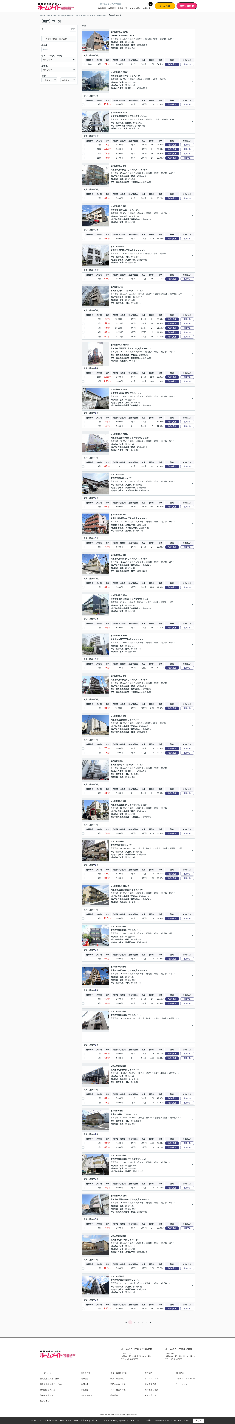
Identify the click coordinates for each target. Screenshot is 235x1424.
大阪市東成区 (117, 112)
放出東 (125, 389)
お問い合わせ (186, 5)
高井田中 (122, 515)
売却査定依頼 (150, 1384)
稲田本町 (122, 967)
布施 (125, 128)
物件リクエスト (151, 1378)
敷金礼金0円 (115, 1395)
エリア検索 (85, 1373)
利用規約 (180, 1373)
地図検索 (85, 1384)
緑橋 (127, 649)
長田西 (121, 247)
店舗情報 (112, 8)
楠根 (121, 1111)
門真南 (134, 355)
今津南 (125, 72)
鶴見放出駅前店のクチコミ (51, 1384)
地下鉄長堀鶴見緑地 (120, 45)
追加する (187, 64)
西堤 (121, 761)
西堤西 (121, 474)
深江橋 (128, 123)
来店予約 (165, 5)
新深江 (130, 126)
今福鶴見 (135, 182)
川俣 (121, 287)
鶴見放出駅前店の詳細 (49, 1378)
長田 (127, 257)
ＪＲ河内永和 (131, 490)
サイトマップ (181, 1384)
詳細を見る (172, 64)
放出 (121, 48)
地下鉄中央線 (117, 123)
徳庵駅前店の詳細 (47, 1389)
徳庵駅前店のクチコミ (49, 1395)
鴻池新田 (123, 216)
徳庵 (121, 42)
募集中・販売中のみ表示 (56, 39)
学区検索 (85, 1389)
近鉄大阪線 (117, 128)
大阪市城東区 (117, 636)
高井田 (128, 297)
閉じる (198, 1420)
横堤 (133, 45)
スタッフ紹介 (135, 8)
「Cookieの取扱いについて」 (163, 1421)
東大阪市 (115, 247)
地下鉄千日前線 (118, 126)
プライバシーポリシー (185, 1378)
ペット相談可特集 (118, 1389)
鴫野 (121, 646)
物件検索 (102, 8)
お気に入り (148, 8)
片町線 (115, 42)
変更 (73, 29)
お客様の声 (122, 8)
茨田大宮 (126, 345)
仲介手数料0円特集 (118, 1373)
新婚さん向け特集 (118, 1384)
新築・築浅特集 (117, 1378)
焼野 (124, 716)
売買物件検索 (86, 1395)
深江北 (125, 112)
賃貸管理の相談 (151, 1389)
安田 (124, 206)
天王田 (125, 636)
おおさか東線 (117, 88)
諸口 (124, 555)
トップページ (45, 1373)
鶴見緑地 (135, 219)
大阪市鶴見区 (117, 32)
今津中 (125, 1196)
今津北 (125, 32)
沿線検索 (85, 1378)
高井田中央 (130, 88)
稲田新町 (122, 926)
